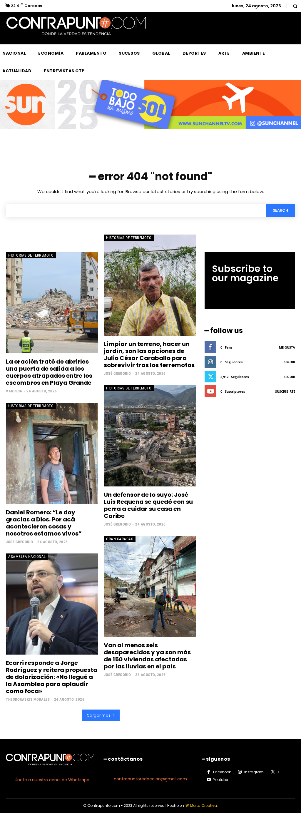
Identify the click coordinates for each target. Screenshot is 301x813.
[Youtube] (208, 780)
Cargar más (99, 715)
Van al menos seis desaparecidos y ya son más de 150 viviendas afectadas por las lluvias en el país (147, 655)
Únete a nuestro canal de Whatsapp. (52, 780)
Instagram (254, 771)
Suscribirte (285, 391)
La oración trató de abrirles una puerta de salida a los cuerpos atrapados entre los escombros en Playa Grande (49, 372)
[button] (295, 6)
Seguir (289, 362)
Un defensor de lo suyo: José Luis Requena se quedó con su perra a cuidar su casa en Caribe (148, 505)
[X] (273, 772)
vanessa (14, 391)
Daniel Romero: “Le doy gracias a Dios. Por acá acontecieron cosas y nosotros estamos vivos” (44, 523)
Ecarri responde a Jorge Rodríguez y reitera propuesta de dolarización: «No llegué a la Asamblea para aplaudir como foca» (51, 677)
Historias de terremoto (30, 255)
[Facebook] (208, 772)
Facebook (222, 771)
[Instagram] (240, 772)
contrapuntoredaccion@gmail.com (150, 779)
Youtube (220, 779)
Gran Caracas (119, 539)
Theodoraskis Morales (28, 699)
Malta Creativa (203, 805)
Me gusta (287, 347)
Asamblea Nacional (27, 556)
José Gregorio (117, 373)
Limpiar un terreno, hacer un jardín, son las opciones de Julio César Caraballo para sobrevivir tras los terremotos (149, 354)
